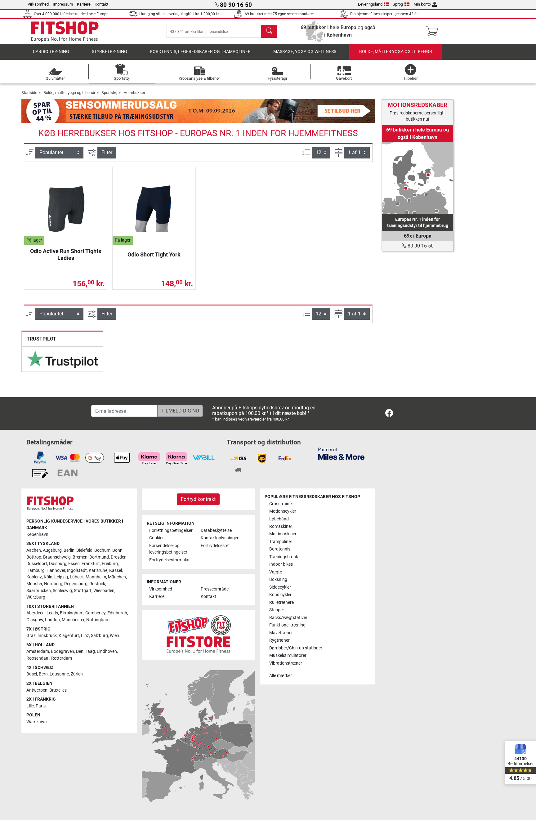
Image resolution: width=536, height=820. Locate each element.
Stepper (276, 610)
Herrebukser (134, 92)
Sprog (398, 4)
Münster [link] (34, 583)
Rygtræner (279, 640)
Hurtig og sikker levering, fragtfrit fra (179, 14)
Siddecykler (280, 587)
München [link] (117, 577)
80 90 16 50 (420, 246)
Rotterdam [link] (61, 658)
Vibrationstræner (285, 663)
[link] (62, 359)
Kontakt (101, 4)
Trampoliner (280, 541)
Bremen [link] (80, 557)
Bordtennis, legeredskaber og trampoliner (200, 51)
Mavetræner (281, 632)
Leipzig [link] (61, 577)
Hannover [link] (56, 570)
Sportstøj (109, 92)
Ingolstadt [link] (77, 570)
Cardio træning (51, 51)
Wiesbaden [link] (103, 590)
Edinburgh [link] (117, 613)
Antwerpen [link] (36, 690)
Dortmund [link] (99, 557)
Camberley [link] (95, 613)
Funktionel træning (287, 625)
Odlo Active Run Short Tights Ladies (65, 254)
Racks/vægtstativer (288, 617)
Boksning (278, 579)
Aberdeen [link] (35, 613)
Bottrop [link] (33, 557)
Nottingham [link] (97, 619)
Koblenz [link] (34, 577)
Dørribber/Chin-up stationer (295, 648)
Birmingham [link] (71, 613)
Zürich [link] (77, 674)
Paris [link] (41, 706)
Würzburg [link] (35, 597)
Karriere (84, 4)
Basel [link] (31, 674)
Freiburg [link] (110, 563)
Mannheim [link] (96, 577)
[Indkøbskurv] (433, 31)
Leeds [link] (52, 613)
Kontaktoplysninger (220, 538)
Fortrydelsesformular (169, 560)
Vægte (275, 572)
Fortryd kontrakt (198, 499)
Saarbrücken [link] (38, 590)
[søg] (269, 31)
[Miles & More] (341, 454)
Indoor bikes (281, 564)
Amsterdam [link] (37, 651)
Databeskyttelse (216, 530)
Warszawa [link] (36, 721)
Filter (106, 152)
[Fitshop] (64, 31)
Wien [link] (114, 635)
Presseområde (215, 589)
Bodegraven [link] (62, 651)
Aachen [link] (33, 550)
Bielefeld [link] (84, 550)
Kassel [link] (115, 570)
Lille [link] (30, 706)
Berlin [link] (69, 550)
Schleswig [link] (62, 590)
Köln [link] (48, 577)
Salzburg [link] (99, 635)
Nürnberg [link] (53, 583)
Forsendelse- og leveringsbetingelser (168, 549)
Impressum (63, 4)
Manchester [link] (73, 619)
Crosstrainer (281, 503)
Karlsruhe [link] (98, 570)
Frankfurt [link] (91, 563)
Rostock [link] (97, 583)
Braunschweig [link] (57, 557)
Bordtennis (279, 549)
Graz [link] (31, 635)
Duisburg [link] (57, 563)
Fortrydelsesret (215, 545)
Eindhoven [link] (107, 651)
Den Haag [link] (85, 651)
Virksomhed (38, 4)
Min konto (422, 4)
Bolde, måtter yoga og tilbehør (395, 51)
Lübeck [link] (77, 577)
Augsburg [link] (52, 550)
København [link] (37, 534)
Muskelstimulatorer (287, 655)
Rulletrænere (281, 602)
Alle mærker (280, 675)
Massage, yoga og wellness (304, 51)
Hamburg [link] (35, 570)
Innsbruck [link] (47, 635)
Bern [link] (43, 674)
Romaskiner (280, 526)
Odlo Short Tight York (154, 254)
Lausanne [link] (59, 674)
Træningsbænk (283, 556)
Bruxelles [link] (58, 690)
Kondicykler (280, 594)
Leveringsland (370, 4)
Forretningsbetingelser (171, 530)
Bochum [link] (102, 550)
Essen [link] (74, 563)
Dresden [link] (119, 557)
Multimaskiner (283, 534)
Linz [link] (85, 635)
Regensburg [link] (75, 583)
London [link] (52, 619)
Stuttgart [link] (83, 590)
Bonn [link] (117, 550)
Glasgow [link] (34, 619)
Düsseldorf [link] (36, 563)
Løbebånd (279, 519)
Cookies (156, 538)
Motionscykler (282, 511)
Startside (29, 92)
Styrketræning (109, 51)
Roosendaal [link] (37, 658)
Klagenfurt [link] (69, 635)
